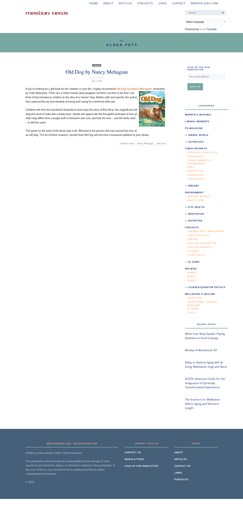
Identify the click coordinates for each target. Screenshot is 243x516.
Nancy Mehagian (145, 143)
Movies (192, 273)
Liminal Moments (197, 121)
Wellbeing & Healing (200, 294)
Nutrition (195, 221)
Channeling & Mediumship (205, 231)
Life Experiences (200, 247)
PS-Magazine (194, 128)
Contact (178, 3)
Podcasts (145, 3)
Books (97, 65)
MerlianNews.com (59, 443)
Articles (125, 3)
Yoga (191, 313)
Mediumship (195, 156)
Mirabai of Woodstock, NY (201, 350)
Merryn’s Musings (198, 115)
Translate (211, 29)
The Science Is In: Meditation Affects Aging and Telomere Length (202, 404)
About (108, 3)
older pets (161, 143)
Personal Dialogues (202, 152)
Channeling (195, 175)
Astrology (196, 142)
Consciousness (196, 148)
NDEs (190, 167)
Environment (194, 192)
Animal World (198, 135)
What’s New (195, 200)
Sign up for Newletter (142, 466)
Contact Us (133, 452)
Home (93, 3)
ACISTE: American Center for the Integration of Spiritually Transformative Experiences (205, 383)
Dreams (193, 186)
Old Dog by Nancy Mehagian (97, 71)
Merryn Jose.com (204, 3)
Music (191, 276)
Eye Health (196, 207)
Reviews (191, 269)
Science (193, 251)
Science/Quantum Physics (207, 287)
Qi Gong (194, 262)
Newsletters (134, 459)
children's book (127, 143)
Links (162, 3)
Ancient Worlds (199, 196)
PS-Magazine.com (85, 443)
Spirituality (196, 179)
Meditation (195, 171)
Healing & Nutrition (201, 243)
